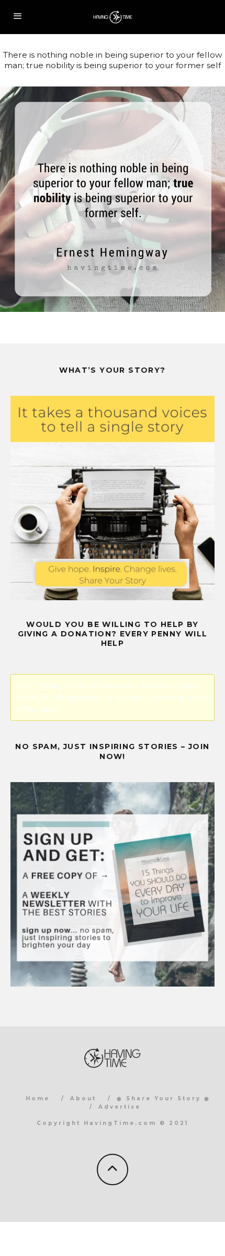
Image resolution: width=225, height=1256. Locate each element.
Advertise (119, 1106)
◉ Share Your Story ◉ (163, 1098)
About (83, 1098)
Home (38, 1098)
